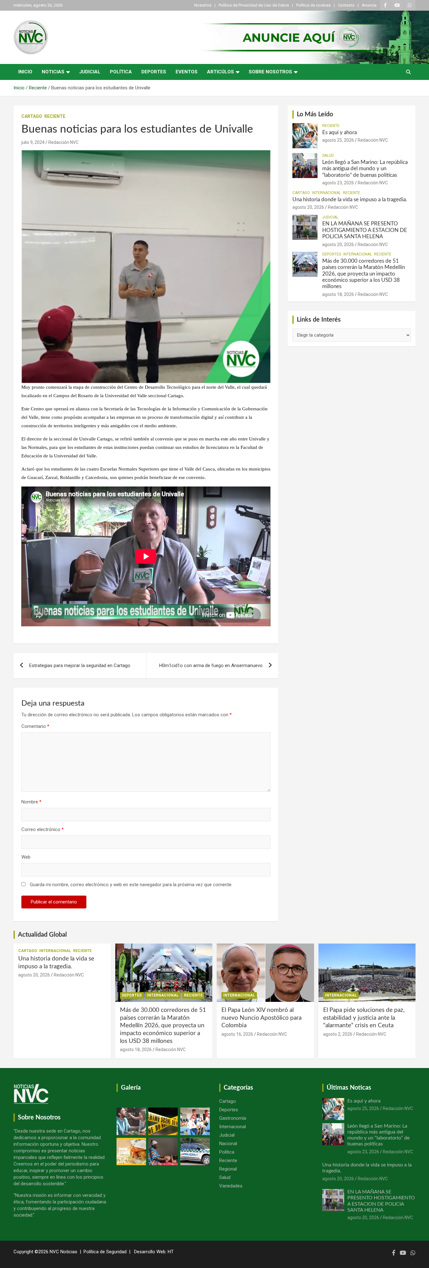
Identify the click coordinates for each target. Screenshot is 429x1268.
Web (25, 857)
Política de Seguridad (105, 1252)
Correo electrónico (42, 829)
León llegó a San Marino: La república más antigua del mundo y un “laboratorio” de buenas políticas (365, 169)
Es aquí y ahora (339, 132)
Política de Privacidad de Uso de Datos (254, 5)
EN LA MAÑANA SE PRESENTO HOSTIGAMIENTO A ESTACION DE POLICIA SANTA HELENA (364, 230)
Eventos (187, 72)
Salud (328, 155)
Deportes (153, 72)
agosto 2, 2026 (337, 1034)
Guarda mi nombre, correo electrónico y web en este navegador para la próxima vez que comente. (131, 884)
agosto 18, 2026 (338, 294)
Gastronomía (232, 1118)
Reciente (54, 116)
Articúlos (220, 72)
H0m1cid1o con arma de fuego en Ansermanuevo (211, 665)
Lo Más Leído (315, 114)
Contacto (346, 5)
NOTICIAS (53, 72)
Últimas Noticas (349, 1088)
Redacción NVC (63, 142)
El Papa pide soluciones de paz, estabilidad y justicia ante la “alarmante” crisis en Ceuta (364, 1018)
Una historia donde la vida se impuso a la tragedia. (349, 199)
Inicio (25, 72)
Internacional (326, 193)
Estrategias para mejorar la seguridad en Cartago (79, 665)
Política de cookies (313, 5)
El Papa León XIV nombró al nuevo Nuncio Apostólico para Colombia (261, 1018)
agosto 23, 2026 (338, 182)
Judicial (89, 72)
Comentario (35, 726)
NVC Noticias (63, 1252)
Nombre (31, 802)
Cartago (31, 116)
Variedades (230, 1186)
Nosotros (202, 5)
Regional (228, 1169)
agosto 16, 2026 (237, 1034)
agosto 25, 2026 (338, 140)
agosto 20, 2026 (308, 207)
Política (121, 72)
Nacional (228, 1143)
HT (171, 1252)
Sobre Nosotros (270, 72)
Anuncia (369, 5)
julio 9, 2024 (33, 142)
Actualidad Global (42, 935)
